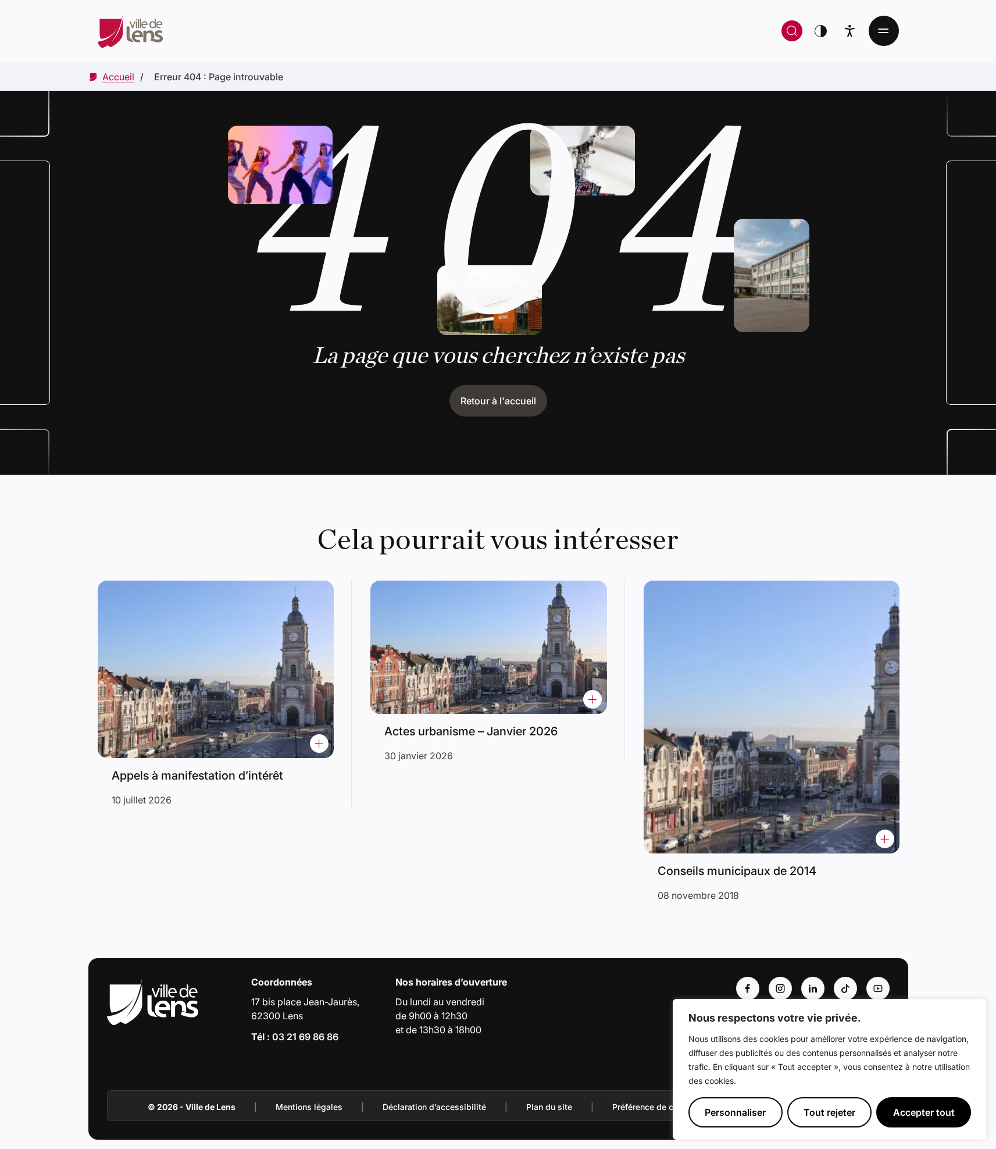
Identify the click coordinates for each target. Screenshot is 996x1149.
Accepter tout (924, 1112)
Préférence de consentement (667, 1107)
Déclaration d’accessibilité (434, 1107)
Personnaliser (735, 1112)
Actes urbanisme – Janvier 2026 (471, 731)
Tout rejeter (829, 1112)
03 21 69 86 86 (305, 1037)
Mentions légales (309, 1107)
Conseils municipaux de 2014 (737, 871)
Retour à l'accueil (498, 401)
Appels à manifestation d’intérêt (197, 775)
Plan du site (549, 1107)
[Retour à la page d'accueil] (307, 30)
